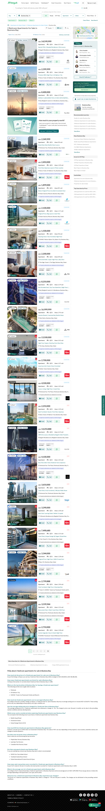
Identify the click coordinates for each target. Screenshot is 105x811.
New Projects (67, 3)
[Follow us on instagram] (92, 795)
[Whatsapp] (56, 61)
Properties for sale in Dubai (81, 183)
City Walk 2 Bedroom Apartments (82, 147)
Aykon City (11, 34)
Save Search (94, 20)
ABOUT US (10, 795)
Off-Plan (57, 15)
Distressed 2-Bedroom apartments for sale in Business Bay (17, 665)
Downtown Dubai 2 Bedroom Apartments (84, 139)
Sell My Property (35, 3)
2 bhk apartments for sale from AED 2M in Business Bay (85, 197)
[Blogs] (76, 3)
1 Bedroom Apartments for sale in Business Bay (85, 120)
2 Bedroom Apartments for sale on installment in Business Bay (39, 665)
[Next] (48, 651)
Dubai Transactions (56, 3)
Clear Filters (86, 20)
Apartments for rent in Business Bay (83, 178)
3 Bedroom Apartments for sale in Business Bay (85, 123)
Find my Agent (25, 3)
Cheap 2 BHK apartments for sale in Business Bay (61, 665)
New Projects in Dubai (79, 170)
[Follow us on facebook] (80, 795)
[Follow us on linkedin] (88, 795)
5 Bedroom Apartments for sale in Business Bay (85, 128)
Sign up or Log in (91, 3)
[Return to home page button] (12, 3)
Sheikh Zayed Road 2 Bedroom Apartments (85, 141)
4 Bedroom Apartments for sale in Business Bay (85, 126)
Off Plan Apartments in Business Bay (83, 160)
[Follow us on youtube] (96, 795)
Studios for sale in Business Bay (82, 118)
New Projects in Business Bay (81, 168)
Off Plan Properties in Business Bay (83, 162)
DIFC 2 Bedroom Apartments (81, 144)
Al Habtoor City (37, 34)
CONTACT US (28, 795)
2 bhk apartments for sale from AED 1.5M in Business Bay (85, 191)
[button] (12, 16)
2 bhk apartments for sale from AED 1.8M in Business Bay (85, 194)
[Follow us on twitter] (84, 795)
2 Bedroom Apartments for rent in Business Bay (85, 181)
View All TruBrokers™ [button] (85, 77)
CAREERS (19, 795)
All (46, 15)
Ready (51, 15)
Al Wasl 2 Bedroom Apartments (82, 149)
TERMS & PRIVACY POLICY (15, 798)
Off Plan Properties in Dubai (81, 165)
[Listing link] (39, 52)
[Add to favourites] (35, 62)
